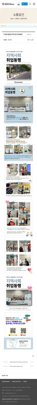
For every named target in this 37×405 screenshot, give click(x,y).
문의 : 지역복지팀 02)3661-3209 (9, 401)
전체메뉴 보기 (34, 4)
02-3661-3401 (8, 390)
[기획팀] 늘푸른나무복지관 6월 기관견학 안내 (18, 362)
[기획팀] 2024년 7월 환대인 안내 (16, 366)
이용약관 (25, 381)
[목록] (33, 356)
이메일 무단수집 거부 (16, 381)
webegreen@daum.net (10, 393)
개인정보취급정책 (5, 381)
